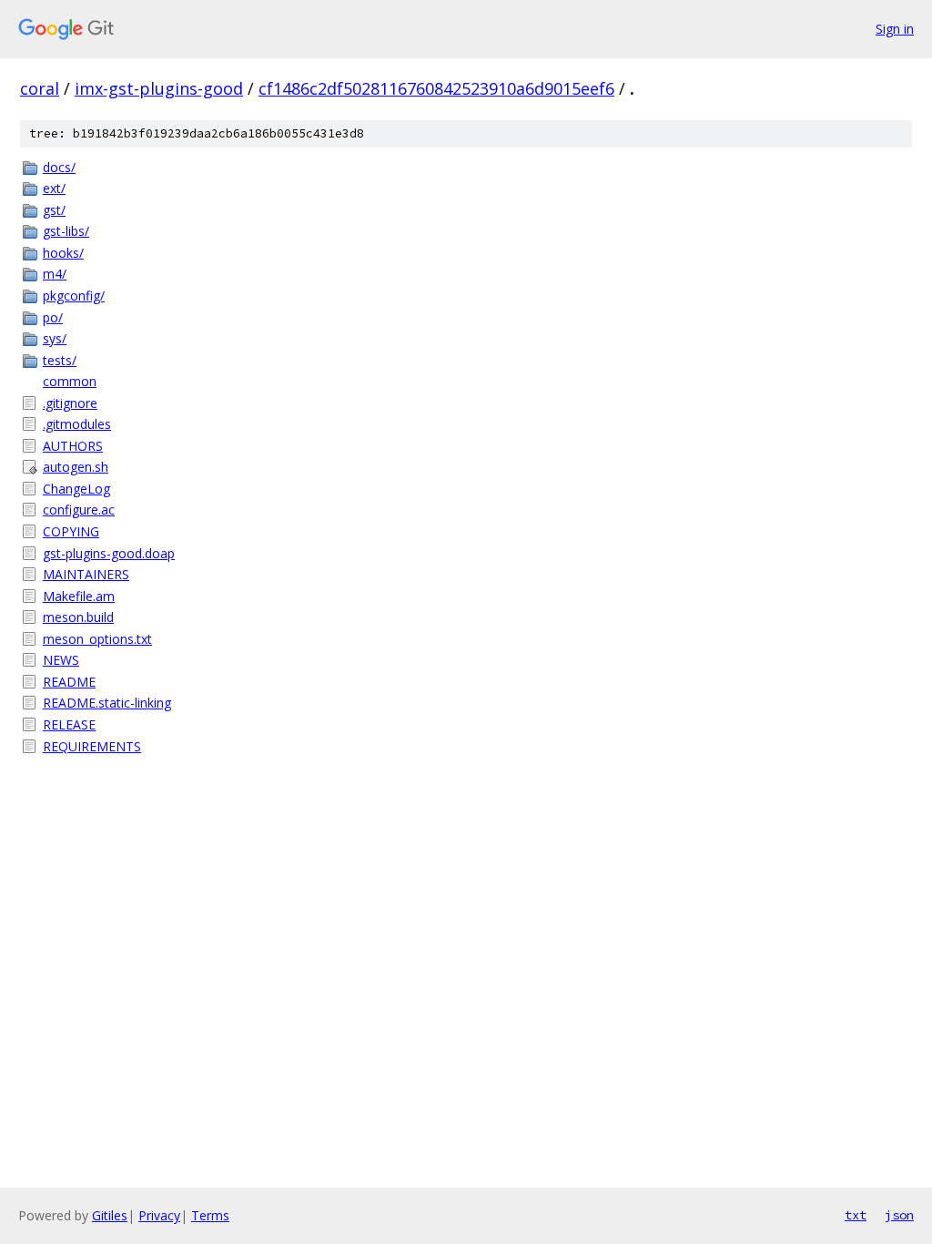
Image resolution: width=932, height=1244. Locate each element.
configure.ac (79, 509)
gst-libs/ (66, 231)
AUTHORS (73, 445)
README (69, 681)
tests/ (59, 360)
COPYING (71, 531)
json (899, 1215)
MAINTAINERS (86, 574)
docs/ (59, 167)
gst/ (54, 210)
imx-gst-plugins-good (159, 88)
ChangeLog (76, 488)
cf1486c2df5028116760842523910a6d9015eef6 (436, 88)
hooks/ (63, 252)
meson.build (78, 617)
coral (39, 88)
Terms (210, 1215)
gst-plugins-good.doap (109, 553)
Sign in (895, 28)
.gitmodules (77, 424)
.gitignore (70, 403)
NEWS (61, 659)
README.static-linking (107, 702)
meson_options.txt (97, 638)
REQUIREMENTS (92, 746)
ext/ (54, 188)
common (69, 381)
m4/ (54, 273)
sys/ (54, 338)
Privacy (159, 1215)
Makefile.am (79, 596)
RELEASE (69, 724)
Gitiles (109, 1215)
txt (855, 1215)
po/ (53, 317)
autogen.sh (75, 466)
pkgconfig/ (74, 295)
